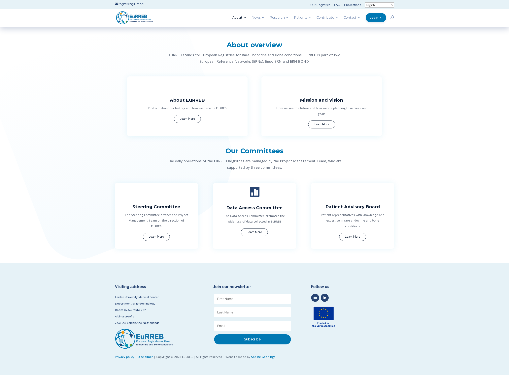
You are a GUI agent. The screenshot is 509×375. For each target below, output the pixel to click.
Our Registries (320, 5)
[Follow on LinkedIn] (325, 298)
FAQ (337, 5)
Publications (352, 5)
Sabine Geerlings (263, 357)
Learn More (187, 118)
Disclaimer (145, 357)
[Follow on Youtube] (315, 298)
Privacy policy (124, 357)
